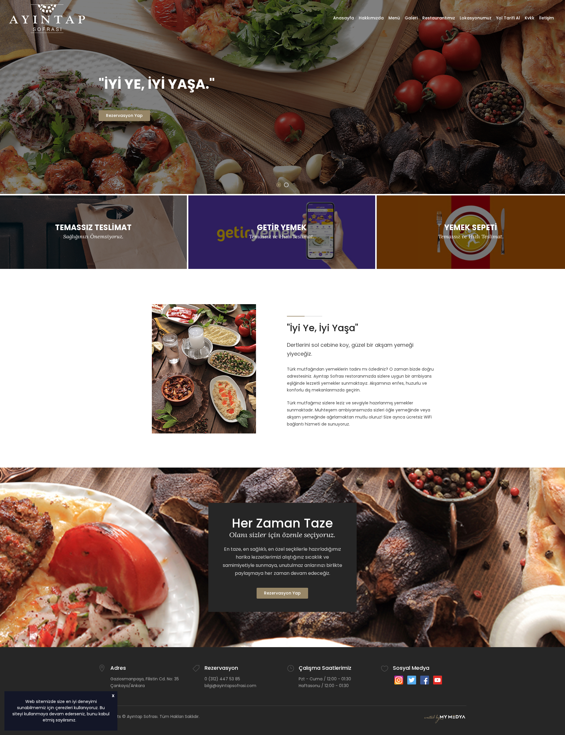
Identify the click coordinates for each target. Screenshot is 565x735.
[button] (78, 720)
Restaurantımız (438, 18)
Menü (394, 18)
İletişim (546, 18)
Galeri (411, 18)
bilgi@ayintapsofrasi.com (230, 686)
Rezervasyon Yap (282, 593)
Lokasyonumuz (475, 18)
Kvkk (529, 18)
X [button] (113, 695)
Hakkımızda (371, 18)
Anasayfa (343, 18)
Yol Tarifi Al (508, 18)
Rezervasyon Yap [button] (124, 115)
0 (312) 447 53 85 (222, 679)
